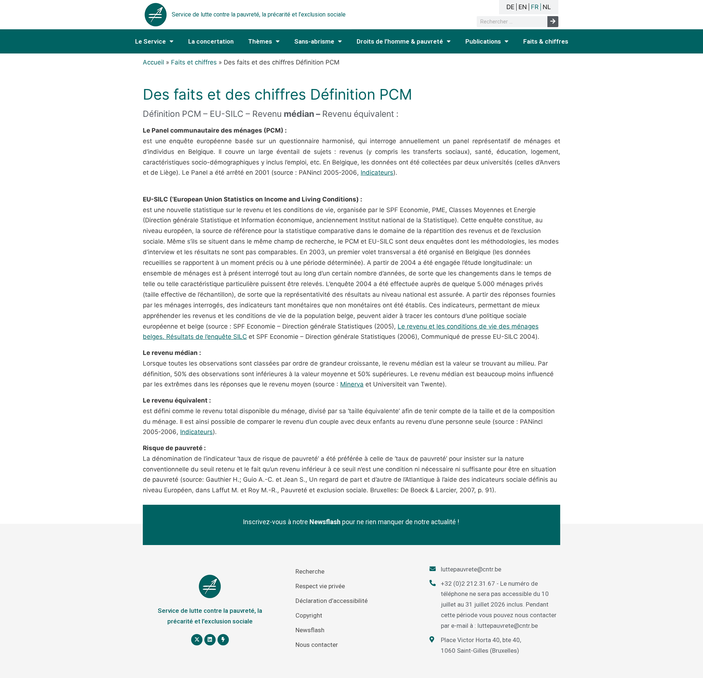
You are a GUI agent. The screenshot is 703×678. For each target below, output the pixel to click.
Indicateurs (377, 172)
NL (547, 7)
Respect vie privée (320, 586)
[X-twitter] (196, 639)
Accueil (153, 62)
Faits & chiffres (545, 41)
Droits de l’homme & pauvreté (400, 41)
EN (522, 7)
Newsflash (309, 630)
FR (535, 7)
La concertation (211, 41)
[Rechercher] (552, 21)
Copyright (308, 615)
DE (510, 7)
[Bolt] (223, 639)
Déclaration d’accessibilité (331, 600)
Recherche (309, 571)
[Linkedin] (210, 639)
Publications (483, 41)
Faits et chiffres (194, 62)
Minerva (352, 384)
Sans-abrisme (314, 41)
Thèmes (260, 41)
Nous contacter (316, 644)
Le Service (150, 41)
